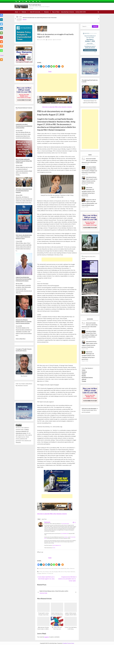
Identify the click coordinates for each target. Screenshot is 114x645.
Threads (84, 381)
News (68, 568)
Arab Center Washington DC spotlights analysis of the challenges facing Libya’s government (88, 191)
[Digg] (59, 66)
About (16, 12)
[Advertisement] (57, 52)
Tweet (49, 71)
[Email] (51, 66)
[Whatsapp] (54, 66)
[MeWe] (41, 66)
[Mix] (1, 45)
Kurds (59, 568)
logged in (46, 637)
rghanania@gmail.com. (56, 545)
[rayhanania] (40, 526)
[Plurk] (43, 66)
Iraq (52, 568)
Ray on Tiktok (55, 12)
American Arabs (43, 593)
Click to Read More (20, 338)
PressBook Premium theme (68, 643)
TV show (49, 573)
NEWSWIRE (90, 319)
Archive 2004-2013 (81, 12)
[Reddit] (56, 66)
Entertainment (47, 568)
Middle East (63, 568)
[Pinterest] (1, 36)
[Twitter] (46, 66)
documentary (46, 571)
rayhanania (49, 39)
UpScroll (84, 379)
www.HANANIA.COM (64, 533)
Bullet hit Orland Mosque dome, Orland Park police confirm (54, 591)
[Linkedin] (49, 66)
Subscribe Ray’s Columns (67, 12)
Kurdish (55, 568)
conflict (40, 571)
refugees (39, 573)
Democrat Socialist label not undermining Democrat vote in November (40, 17)
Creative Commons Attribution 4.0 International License (22, 431)
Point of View (64, 571)
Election (25, 19)
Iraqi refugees (55, 571)
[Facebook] (38, 66)
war (52, 573)
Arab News (66, 537)
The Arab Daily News (35, 5)
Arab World (41, 568)
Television (72, 568)
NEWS (90, 154)
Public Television (71, 571)
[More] (62, 66)
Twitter (54, 547)
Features (24, 12)
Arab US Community (35, 12)
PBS (59, 571)
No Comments (58, 39)
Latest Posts (44, 519)
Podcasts (46, 12)
